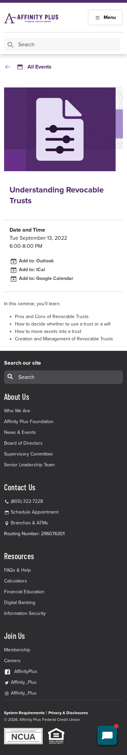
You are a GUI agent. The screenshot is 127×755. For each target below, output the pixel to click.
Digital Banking (19, 602)
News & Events (20, 432)
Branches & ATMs (29, 523)
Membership (17, 650)
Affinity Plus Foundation (29, 421)
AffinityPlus (25, 671)
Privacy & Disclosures (68, 712)
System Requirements (24, 712)
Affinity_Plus (23, 682)
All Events (39, 66)
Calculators (15, 581)
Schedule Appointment (35, 512)
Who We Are (17, 411)
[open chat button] (107, 735)
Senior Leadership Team (29, 465)
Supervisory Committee (28, 454)
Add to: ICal (31, 269)
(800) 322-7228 (26, 501)
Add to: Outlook (36, 261)
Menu (110, 17)
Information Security (25, 613)
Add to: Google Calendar (45, 278)
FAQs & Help (17, 570)
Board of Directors (23, 443)
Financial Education (24, 592)
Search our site (22, 363)
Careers (12, 660)
